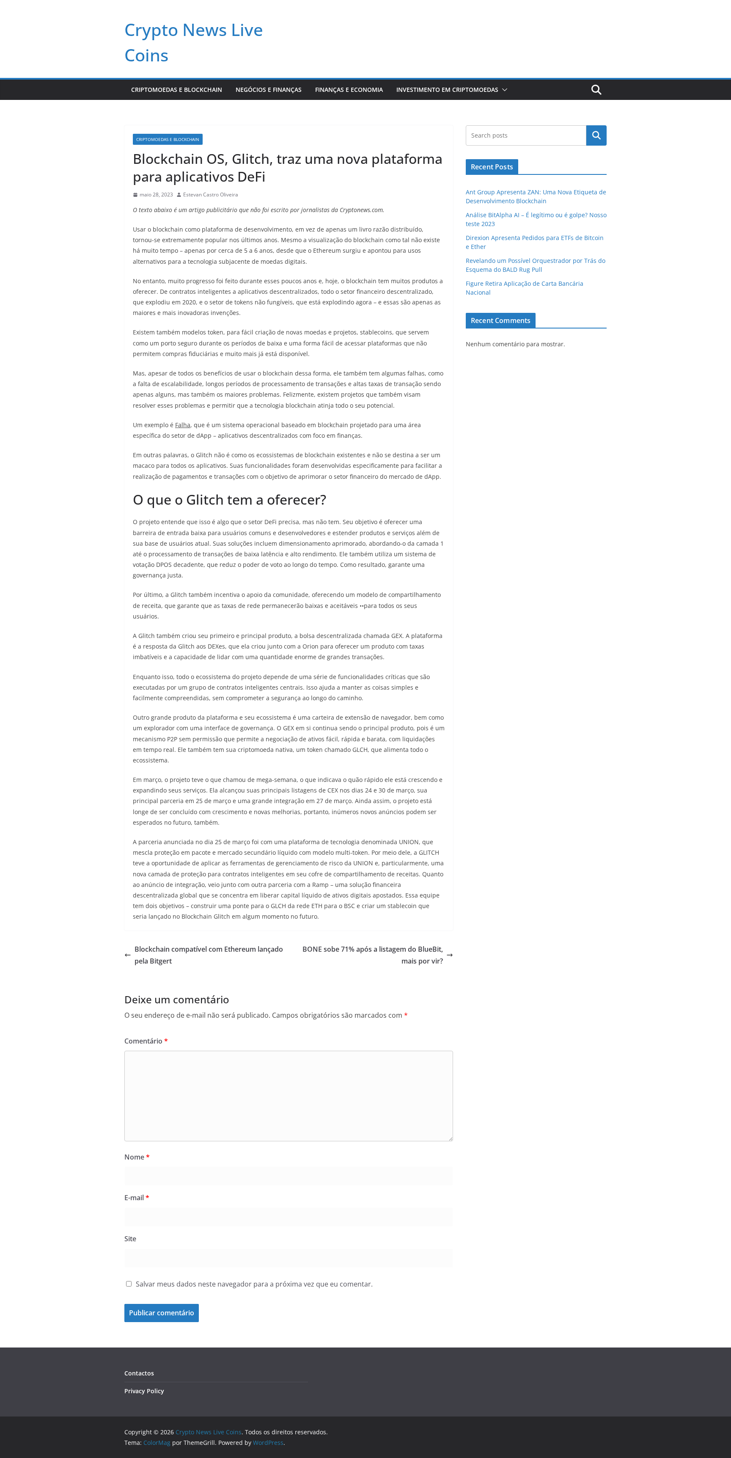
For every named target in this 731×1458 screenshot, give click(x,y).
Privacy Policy (144, 1391)
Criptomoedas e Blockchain (176, 90)
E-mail (136, 1197)
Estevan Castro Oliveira (210, 194)
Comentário (146, 1041)
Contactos (139, 1373)
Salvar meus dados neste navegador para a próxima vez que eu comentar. (254, 1284)
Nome (137, 1157)
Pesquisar (596, 135)
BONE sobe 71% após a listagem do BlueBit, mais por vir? (372, 955)
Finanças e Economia (349, 90)
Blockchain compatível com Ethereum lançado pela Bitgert (209, 955)
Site (130, 1238)
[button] (503, 90)
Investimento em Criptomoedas (447, 90)
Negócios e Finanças (269, 90)
